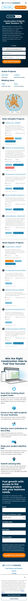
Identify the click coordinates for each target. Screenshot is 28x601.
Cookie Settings (14, 598)
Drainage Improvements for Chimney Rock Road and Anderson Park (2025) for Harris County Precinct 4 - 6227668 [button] (16, 309)
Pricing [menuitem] (14, 573)
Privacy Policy (22, 550)
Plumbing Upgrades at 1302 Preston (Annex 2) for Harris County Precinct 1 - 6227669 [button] (16, 329)
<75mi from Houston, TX (13, 49)
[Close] (23, 576)
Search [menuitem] (14, 571)
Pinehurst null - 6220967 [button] (13, 123)
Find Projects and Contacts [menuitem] (14, 568)
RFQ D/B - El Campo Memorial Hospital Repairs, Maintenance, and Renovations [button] (16, 148)
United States (11, 16)
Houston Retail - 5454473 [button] (13, 246)
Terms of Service (13, 550)
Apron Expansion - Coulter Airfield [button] (16, 216)
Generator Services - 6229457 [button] (14, 290)
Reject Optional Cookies (14, 595)
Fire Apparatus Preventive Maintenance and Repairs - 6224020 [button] (16, 270)
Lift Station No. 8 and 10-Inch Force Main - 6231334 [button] (16, 174)
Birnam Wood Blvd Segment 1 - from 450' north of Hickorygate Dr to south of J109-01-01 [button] (16, 195)
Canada (18, 16)
